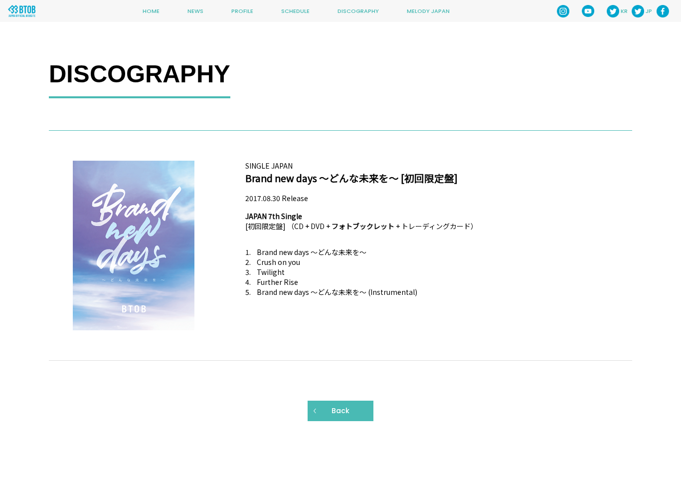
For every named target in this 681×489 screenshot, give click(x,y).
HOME (151, 11)
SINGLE (257, 166)
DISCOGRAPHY (358, 11)
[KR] (613, 11)
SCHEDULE (295, 11)
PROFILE (242, 11)
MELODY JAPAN (428, 11)
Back (340, 411)
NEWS (195, 11)
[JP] (638, 11)
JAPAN (282, 166)
